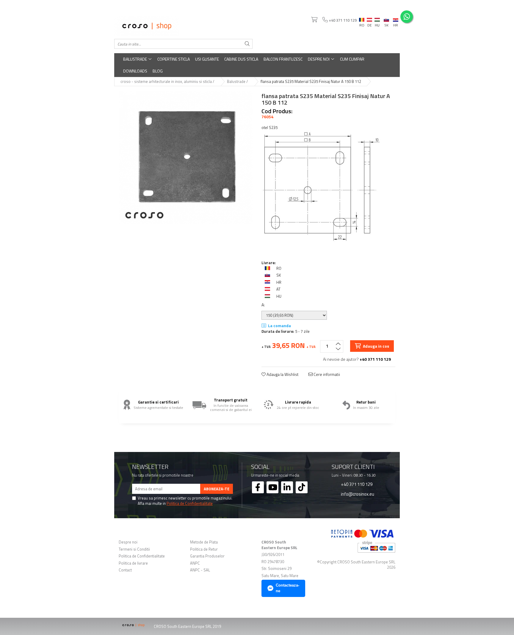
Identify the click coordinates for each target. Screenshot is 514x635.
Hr (395, 19)
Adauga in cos (375, 346)
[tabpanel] (186, 157)
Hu (377, 18)
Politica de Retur (204, 549)
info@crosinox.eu (357, 494)
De (369, 20)
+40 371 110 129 (356, 484)
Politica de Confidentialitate (190, 503)
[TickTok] (302, 487)
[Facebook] (258, 487)
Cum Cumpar (352, 59)
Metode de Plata (204, 542)
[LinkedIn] (287, 487)
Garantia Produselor (207, 556)
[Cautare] (247, 44)
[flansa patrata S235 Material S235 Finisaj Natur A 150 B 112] (186, 157)
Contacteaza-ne (287, 588)
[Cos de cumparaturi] (313, 20)
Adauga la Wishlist (282, 374)
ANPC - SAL (200, 570)
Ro (362, 18)
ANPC (195, 563)
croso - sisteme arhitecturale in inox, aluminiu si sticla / (167, 81)
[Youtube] (272, 487)
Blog (158, 71)
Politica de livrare (133, 563)
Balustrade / (238, 81)
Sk (386, 18)
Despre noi (319, 59)
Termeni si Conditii (134, 549)
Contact (125, 570)
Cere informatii (326, 374)
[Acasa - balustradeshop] (183, 26)
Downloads (135, 71)
